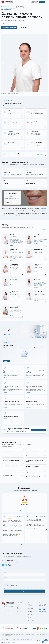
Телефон (5, 577)
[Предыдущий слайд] (3, 63)
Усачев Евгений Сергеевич (14, 250)
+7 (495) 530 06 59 (34, 1)
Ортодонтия (30, 615)
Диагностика (30, 608)
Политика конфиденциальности (41, 634)
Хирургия (29, 612)
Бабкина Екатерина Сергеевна (39, 235)
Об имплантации (23, 27)
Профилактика (30, 618)
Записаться (41, 1)
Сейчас (6, 585)
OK (43, 642)
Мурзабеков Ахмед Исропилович (38, 292)
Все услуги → (7, 334)
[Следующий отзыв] (46, 529)
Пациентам (19, 611)
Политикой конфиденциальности (38, 587)
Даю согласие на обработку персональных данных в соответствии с (25, 587)
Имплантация (30, 611)
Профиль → (12, 245)
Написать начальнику (21, 613)
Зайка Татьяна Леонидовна (13, 235)
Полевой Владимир (15, 277)
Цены (18, 607)
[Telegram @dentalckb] (3, 565)
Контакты (19, 610)
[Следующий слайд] (46, 63)
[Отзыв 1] (21, 544)
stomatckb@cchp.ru (42, 607)
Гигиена (29, 617)
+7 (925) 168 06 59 (34, 2)
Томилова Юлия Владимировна (14, 264)
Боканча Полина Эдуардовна (38, 278)
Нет (46, 642)
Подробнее (13, 642)
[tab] (44, 93)
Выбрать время (14, 585)
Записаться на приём (42, 611)
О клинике (19, 608)
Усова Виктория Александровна (14, 292)
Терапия (29, 609)
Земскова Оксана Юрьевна (38, 250)
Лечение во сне (31, 604)
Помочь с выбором (40, 154)
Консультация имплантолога (9, 27)
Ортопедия (30, 614)
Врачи (18, 604)
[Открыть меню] (46, 2)
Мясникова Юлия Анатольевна (38, 264)
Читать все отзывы (25, 510)
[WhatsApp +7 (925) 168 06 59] (6, 565)
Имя (4, 572)
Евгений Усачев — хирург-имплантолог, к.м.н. (9, 93)
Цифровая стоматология (30, 606)
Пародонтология (31, 620)
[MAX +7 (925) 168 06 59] (9, 565)
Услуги (18, 605)
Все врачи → (44, 229)
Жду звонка (24, 591)
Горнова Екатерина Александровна (15, 306)
